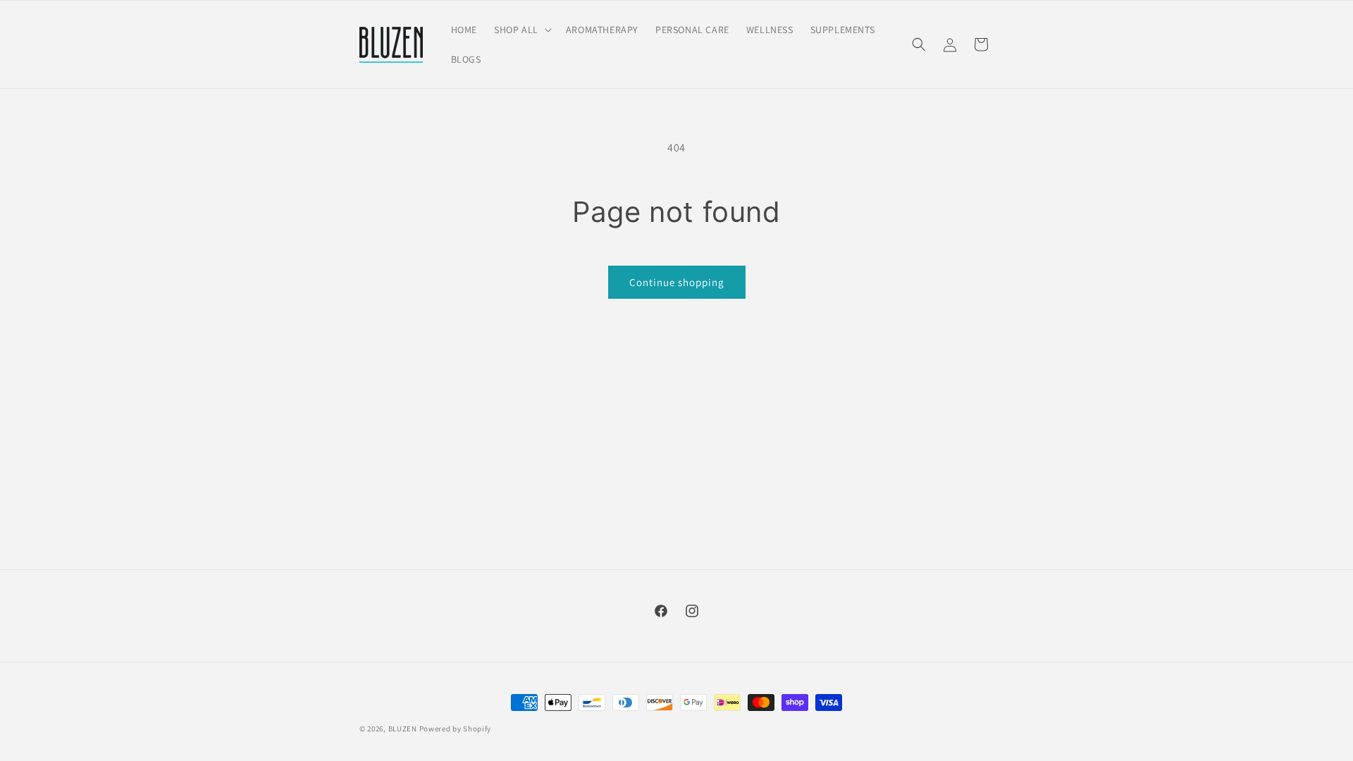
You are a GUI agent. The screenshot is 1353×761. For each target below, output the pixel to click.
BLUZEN (402, 729)
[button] (521, 29)
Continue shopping (676, 282)
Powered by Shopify (455, 729)
